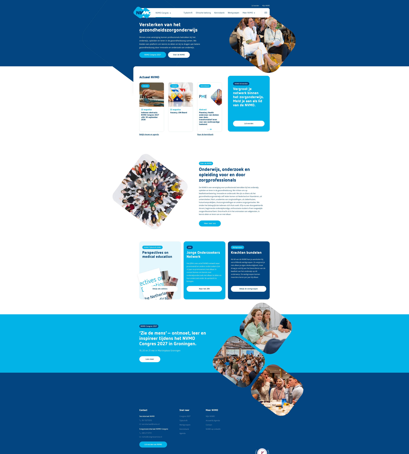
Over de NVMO (179, 55)
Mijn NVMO (266, 6)
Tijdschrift (188, 13)
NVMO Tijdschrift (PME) (152, 247)
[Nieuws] (151, 107)
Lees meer (150, 359)
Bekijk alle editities (160, 289)
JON (189, 247)
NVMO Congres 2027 (149, 326)
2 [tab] (209, 129)
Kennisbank (219, 13)
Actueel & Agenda (213, 420)
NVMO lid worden (241, 84)
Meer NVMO (248, 13)
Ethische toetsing (203, 13)
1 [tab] (207, 129)
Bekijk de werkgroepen (249, 289)
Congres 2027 (184, 416)
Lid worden (255, 6)
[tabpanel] (209, 107)
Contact (209, 425)
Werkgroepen (233, 13)
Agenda (182, 433)
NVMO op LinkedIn (213, 429)
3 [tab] (210, 129)
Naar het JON (204, 289)
